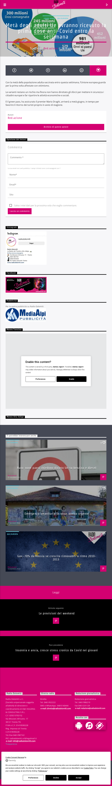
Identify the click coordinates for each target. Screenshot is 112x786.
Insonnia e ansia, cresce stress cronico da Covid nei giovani (56, 650)
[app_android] (80, 726)
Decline (56, 778)
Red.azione (51, 48)
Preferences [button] (42, 771)
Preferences (33, 778)
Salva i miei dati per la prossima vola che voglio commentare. (45, 205)
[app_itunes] (90, 726)
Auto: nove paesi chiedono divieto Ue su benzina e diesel (56, 467)
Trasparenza (11, 744)
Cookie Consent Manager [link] (14, 757)
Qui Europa (62, 18)
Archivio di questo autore (56, 127)
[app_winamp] (100, 726)
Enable (71, 379)
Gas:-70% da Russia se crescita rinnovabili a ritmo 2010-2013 (56, 557)
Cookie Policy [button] (88, 768)
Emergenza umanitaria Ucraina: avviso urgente (57, 513)
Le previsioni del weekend (57, 613)
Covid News (49, 18)
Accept (79, 778)
